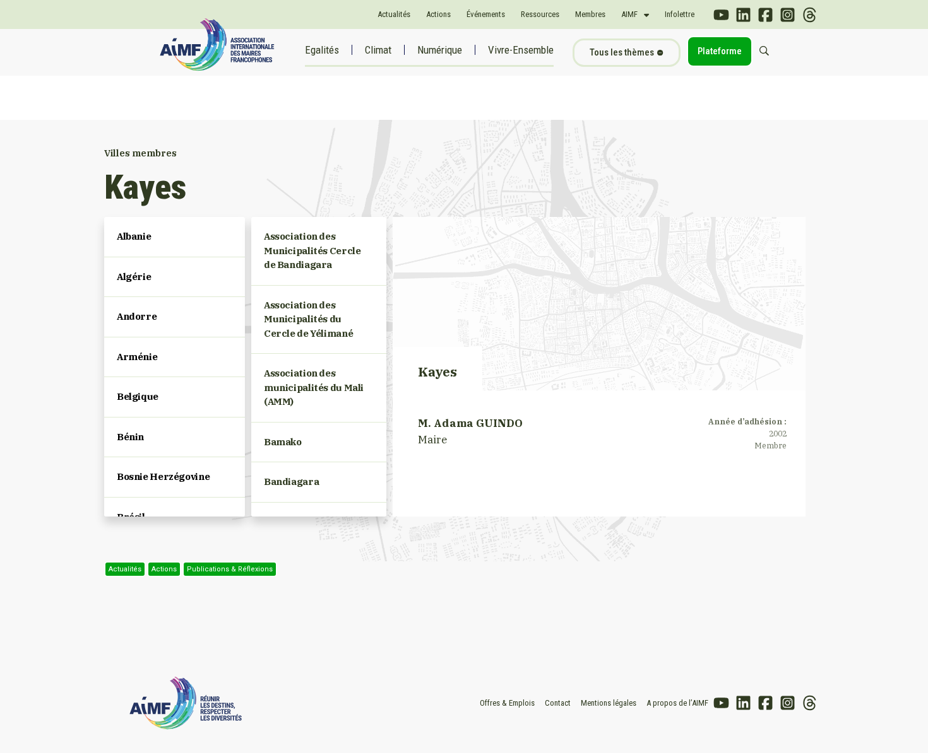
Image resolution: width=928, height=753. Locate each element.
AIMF (629, 14)
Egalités (322, 50)
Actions (438, 14)
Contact (558, 703)
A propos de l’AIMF (677, 703)
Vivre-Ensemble (521, 50)
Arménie (137, 357)
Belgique (137, 396)
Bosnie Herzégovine (163, 476)
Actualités (394, 14)
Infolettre (679, 14)
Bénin (130, 437)
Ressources (540, 14)
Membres (590, 14)
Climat (378, 50)
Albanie (134, 236)
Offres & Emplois (507, 703)
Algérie (134, 277)
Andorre (137, 316)
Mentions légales (608, 703)
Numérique (439, 50)
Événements (486, 14)
